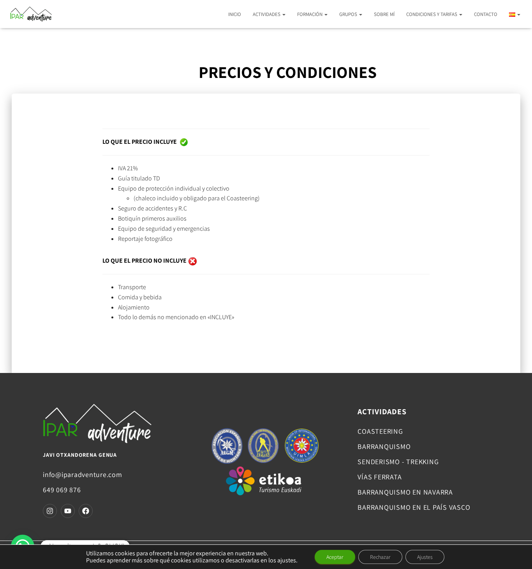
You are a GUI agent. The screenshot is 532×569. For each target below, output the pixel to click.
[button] (283, 14)
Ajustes (425, 556)
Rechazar (380, 556)
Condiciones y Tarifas (432, 14)
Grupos (348, 14)
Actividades (267, 14)
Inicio (234, 14)
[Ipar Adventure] (31, 14)
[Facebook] (86, 511)
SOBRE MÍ (384, 14)
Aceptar (335, 556)
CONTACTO (485, 14)
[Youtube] (68, 511)
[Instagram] (50, 511)
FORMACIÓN (310, 14)
